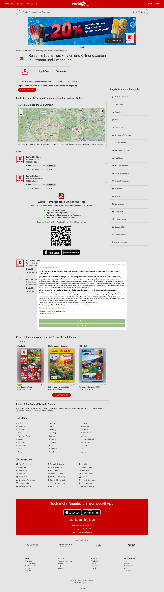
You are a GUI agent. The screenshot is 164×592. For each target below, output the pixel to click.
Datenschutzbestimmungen (115, 265)
